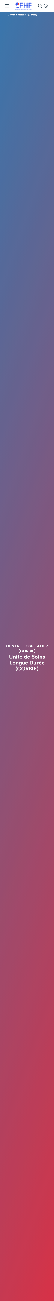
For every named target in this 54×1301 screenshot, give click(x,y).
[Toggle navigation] (7, 6)
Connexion (47, 6)
